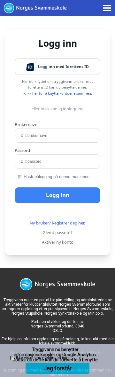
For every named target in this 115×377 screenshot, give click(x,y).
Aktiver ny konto (57, 242)
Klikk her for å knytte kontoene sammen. (57, 93)
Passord (22, 150)
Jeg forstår (57, 368)
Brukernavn (26, 124)
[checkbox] (20, 177)
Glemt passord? (57, 232)
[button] (57, 66)
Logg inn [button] (57, 195)
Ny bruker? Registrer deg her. (57, 223)
